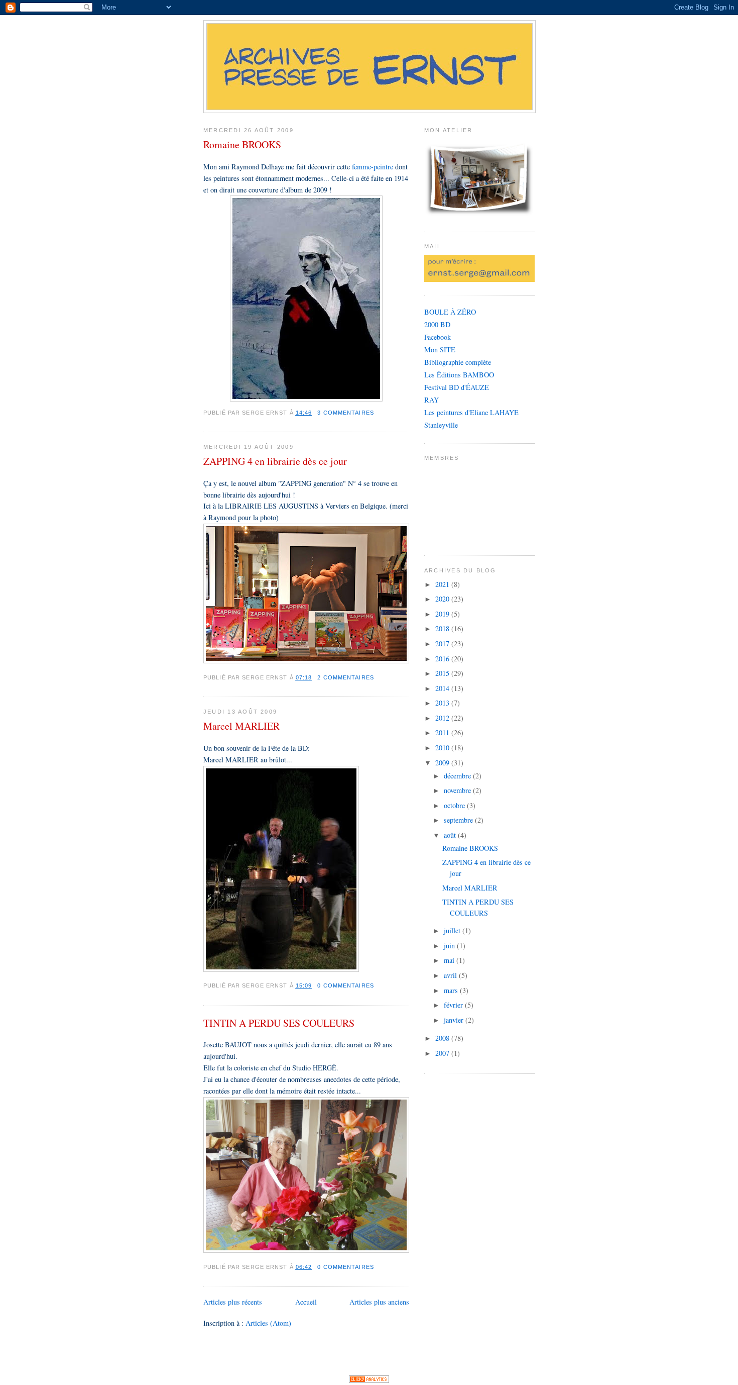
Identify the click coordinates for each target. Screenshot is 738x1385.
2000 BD (437, 324)
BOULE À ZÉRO (450, 312)
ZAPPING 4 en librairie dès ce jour (275, 461)
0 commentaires (345, 985)
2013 (443, 703)
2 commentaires (345, 677)
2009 (443, 762)
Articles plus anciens (379, 1302)
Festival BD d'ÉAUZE (456, 387)
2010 (443, 747)
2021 (443, 584)
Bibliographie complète (457, 362)
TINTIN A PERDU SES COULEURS (278, 1023)
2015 (443, 673)
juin (450, 945)
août (451, 835)
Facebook (437, 337)
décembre (458, 775)
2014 (443, 688)
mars (452, 990)
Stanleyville (441, 425)
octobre (455, 805)
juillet (453, 930)
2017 (443, 643)
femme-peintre (372, 166)
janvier (454, 1020)
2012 (443, 718)
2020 (443, 599)
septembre (459, 820)
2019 (443, 614)
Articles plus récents (232, 1302)
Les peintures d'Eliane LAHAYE (471, 412)
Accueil (306, 1302)
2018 (443, 628)
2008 (443, 1038)
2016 (443, 658)
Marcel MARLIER (241, 726)
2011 (443, 732)
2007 (443, 1053)
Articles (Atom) (268, 1323)
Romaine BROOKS (242, 144)
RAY (431, 400)
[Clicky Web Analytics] (369, 1380)
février (454, 1005)
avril (451, 975)
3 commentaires (345, 413)
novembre (458, 790)
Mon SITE (439, 349)
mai (450, 960)
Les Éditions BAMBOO (459, 374)
